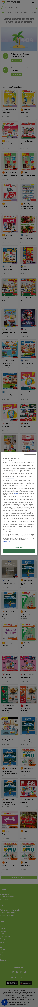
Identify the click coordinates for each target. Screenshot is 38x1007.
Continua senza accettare (30, 454)
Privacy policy (10, 478)
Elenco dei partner (8, 541)
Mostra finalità (19, 547)
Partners (16, 493)
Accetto (19, 551)
